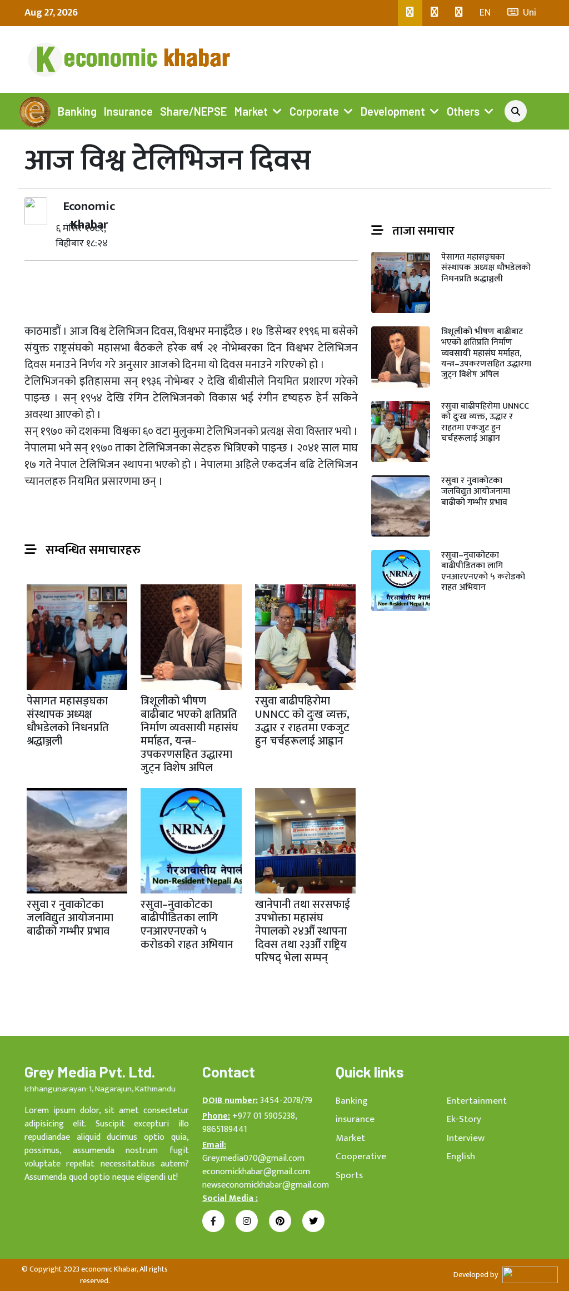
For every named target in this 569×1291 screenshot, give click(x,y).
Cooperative (361, 1156)
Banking (77, 111)
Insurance (128, 111)
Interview (466, 1138)
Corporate (314, 111)
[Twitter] (434, 13)
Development (393, 111)
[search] (516, 111)
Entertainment (477, 1101)
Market (251, 111)
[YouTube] (459, 13)
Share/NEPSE (193, 111)
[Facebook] (410, 13)
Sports (349, 1175)
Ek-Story (464, 1119)
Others (463, 111)
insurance (355, 1119)
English (461, 1156)
